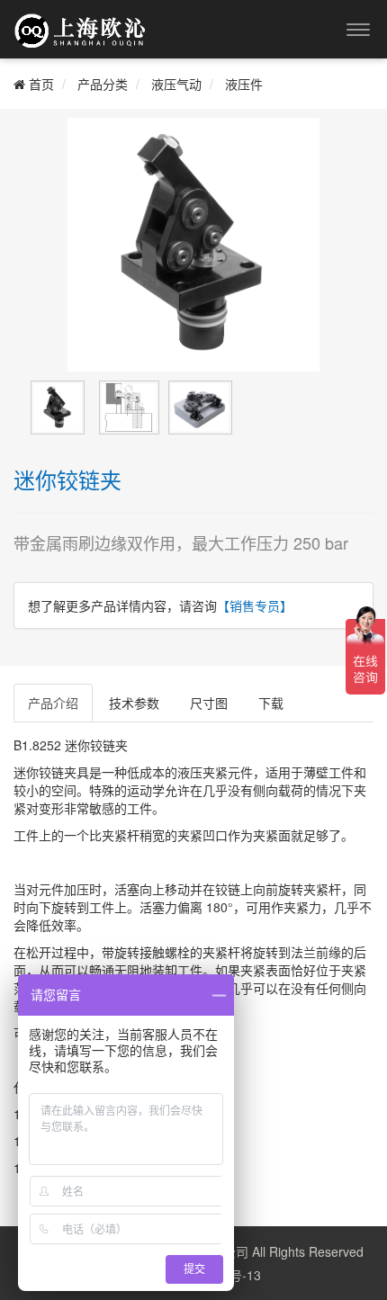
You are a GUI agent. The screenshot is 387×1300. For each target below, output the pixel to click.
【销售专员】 (254, 605)
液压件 (244, 84)
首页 (39, 84)
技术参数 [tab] (134, 703)
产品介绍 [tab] (53, 703)
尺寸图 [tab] (209, 703)
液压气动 (176, 84)
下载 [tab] (271, 703)
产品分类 (102, 84)
